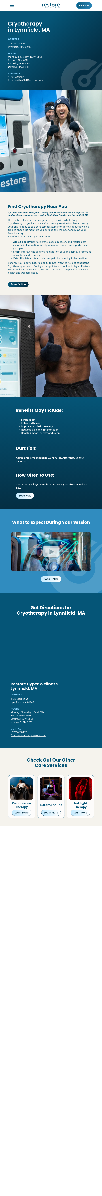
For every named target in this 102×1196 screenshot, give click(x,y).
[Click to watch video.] (51, 551)
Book (84, 5)
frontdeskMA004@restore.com (25, 80)
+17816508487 (16, 76)
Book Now (25, 495)
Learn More (22, 812)
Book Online (18, 284)
